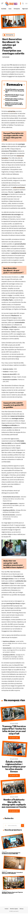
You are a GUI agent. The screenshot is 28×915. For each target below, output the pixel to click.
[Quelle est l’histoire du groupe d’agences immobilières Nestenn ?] (14, 883)
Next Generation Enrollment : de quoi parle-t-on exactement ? (14, 95)
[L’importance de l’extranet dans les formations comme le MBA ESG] (13, 841)
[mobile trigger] (3, 3)
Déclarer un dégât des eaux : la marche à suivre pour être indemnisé (12, 873)
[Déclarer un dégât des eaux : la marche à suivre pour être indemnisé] (14, 863)
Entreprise (9, 35)
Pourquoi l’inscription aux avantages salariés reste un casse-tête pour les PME (14, 90)
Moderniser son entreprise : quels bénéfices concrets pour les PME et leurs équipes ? (14, 104)
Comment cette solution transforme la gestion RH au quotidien (14, 99)
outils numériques (19, 187)
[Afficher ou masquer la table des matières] (24, 85)
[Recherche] (23, 3)
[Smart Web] (11, 3)
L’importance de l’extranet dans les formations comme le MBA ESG (11, 853)
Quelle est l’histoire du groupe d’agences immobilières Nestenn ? (12, 892)
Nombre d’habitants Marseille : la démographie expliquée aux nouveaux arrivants (14, 803)
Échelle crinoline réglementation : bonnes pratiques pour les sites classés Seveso (14, 766)
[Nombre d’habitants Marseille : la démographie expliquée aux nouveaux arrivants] (13, 787)
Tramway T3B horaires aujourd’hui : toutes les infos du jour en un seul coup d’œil (14, 730)
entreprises (11, 111)
